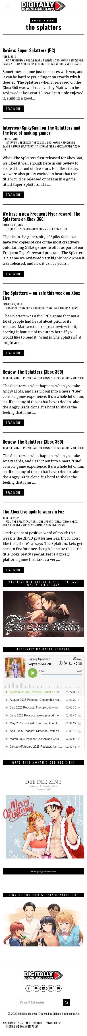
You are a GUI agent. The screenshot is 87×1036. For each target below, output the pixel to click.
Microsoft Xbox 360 (32, 142)
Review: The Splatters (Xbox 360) (33, 372)
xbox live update (56, 525)
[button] (66, 1002)
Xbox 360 (78, 378)
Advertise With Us (13, 1023)
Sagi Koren (61, 60)
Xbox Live (15, 525)
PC (7, 60)
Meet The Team (34, 1023)
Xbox (66, 521)
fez (7, 521)
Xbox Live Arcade (33, 525)
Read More (13, 108)
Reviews (47, 60)
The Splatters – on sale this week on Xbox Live (41, 295)
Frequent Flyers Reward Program (26, 229)
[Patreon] (51, 988)
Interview (11, 142)
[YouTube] (36, 988)
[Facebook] (28, 988)
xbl (35, 521)
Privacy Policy (53, 1023)
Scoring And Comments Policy (22, 1026)
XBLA (58, 521)
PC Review (17, 60)
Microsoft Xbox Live (45, 308)
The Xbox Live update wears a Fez (33, 511)
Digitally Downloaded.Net (66, 1013)
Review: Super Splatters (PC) (29, 50)
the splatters (55, 64)
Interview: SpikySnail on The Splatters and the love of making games (41, 130)
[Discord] (58, 988)
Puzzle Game (33, 60)
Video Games (74, 64)
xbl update (46, 521)
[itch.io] (43, 988)
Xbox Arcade (64, 146)
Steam (16, 64)
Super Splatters (33, 64)
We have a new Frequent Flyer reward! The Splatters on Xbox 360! (41, 216)
